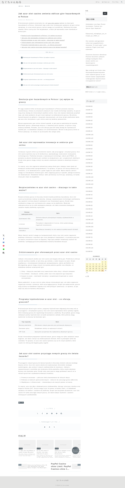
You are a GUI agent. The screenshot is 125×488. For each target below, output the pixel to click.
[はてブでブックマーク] (3, 242)
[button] (3, 252)
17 (87, 268)
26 (93, 270)
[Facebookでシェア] (3, 238)
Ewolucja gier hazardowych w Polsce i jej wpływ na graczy (41, 35)
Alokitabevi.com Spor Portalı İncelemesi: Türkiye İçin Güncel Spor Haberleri (96, 26)
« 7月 (87, 276)
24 (87, 270)
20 (96, 268)
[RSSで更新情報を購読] (54, 426)
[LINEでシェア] (3, 249)
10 (87, 266)
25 (90, 270)
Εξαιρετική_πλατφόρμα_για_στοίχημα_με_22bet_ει (96, 34)
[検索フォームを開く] (121, 2)
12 (93, 266)
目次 (47, 52)
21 (99, 268)
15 (102, 266)
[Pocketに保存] (3, 245)
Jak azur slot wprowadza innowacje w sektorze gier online (41, 38)
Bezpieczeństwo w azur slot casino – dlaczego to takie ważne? (43, 40)
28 (99, 270)
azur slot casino (53, 23)
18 (90, 268)
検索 (87, 10)
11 (90, 266)
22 (102, 268)
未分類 (21, 402)
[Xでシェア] (3, 235)
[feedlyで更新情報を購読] (49, 426)
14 (99, 266)
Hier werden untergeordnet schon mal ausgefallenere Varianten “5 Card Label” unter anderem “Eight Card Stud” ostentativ (96, 45)
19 (93, 268)
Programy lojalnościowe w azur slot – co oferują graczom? (41, 45)
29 (102, 270)
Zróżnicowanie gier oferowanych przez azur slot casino (40, 42)
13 (96, 266)
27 (96, 270)
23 (105, 268)
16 (105, 266)
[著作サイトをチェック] (44, 426)
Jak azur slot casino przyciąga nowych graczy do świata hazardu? (44, 47)
